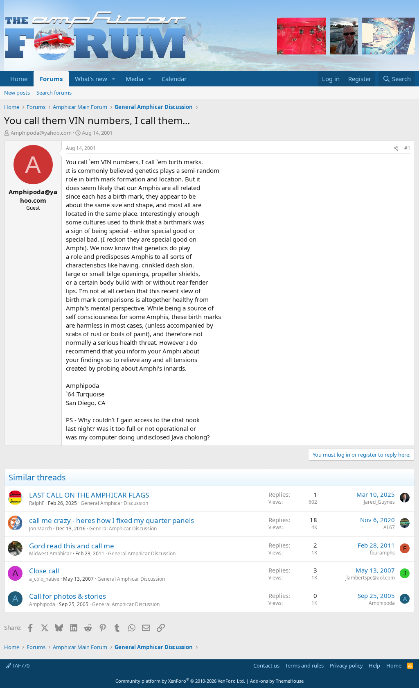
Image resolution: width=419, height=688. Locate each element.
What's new (91, 79)
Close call (44, 570)
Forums (51, 79)
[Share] (396, 148)
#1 (407, 148)
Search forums (54, 92)
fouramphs (382, 552)
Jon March (40, 528)
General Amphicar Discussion (114, 503)
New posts (17, 92)
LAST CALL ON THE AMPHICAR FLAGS (89, 495)
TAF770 (20, 665)
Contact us (266, 665)
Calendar (174, 79)
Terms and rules (304, 665)
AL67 (389, 527)
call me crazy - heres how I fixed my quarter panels (111, 520)
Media (134, 79)
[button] (113, 78)
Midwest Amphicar (50, 553)
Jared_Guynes (379, 501)
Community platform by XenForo (180, 681)
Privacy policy (346, 665)
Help (374, 665)
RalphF (36, 503)
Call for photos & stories (67, 596)
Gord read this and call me (71, 545)
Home (18, 79)
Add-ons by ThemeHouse (277, 681)
